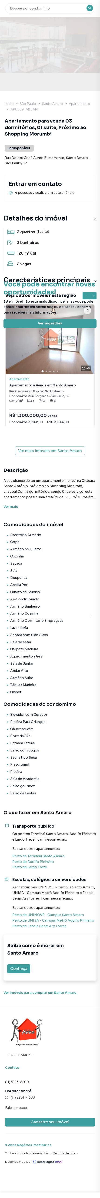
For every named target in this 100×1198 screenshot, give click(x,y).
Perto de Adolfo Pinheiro (33, 862)
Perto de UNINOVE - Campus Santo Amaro (48, 915)
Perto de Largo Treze (29, 867)
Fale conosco (16, 1108)
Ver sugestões (50, 323)
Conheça (18, 968)
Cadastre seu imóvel (50, 1122)
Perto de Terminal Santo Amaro (38, 856)
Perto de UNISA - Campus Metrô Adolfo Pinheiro (53, 920)
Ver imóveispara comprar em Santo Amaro (40, 993)
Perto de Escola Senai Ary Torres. (39, 926)
